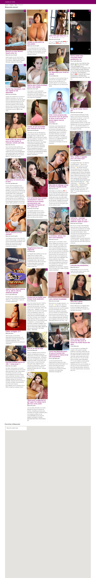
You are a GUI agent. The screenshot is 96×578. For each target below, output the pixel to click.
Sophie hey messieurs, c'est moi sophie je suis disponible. (15, 90)
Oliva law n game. (76, 301)
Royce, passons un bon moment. (14, 233)
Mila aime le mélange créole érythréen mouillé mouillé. (58, 186)
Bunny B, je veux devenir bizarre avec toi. (14, 52)
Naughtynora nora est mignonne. (35, 249)
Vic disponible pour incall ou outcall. (59, 73)
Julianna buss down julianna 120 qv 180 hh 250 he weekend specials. (15, 290)
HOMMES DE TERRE (10, 2)
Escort (6, 4)
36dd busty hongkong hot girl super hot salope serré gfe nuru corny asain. (36, 402)
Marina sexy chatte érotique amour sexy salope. (37, 86)
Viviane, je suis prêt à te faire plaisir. (35, 43)
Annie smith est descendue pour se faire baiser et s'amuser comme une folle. (15, 141)
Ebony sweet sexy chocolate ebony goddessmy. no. (76, 57)
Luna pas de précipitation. (79, 265)
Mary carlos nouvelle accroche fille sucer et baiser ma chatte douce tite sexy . (80, 341)
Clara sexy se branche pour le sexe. (15, 180)
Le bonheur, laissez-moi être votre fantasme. (57, 236)
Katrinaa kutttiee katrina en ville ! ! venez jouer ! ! (15, 363)
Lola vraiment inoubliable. (58, 299)
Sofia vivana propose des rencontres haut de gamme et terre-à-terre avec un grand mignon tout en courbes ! (58, 118)
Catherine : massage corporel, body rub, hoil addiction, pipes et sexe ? (79, 219)
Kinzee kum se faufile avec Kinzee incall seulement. (36, 298)
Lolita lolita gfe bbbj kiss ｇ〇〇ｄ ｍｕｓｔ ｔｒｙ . (58, 36)
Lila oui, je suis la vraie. (35, 348)
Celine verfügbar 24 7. (13, 331)
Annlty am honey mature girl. (79, 109)
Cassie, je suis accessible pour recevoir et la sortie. (36, 127)
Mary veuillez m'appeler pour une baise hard (78, 157)
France (11, 4)
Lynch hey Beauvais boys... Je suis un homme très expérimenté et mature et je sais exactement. (58, 353)
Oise (16, 4)
